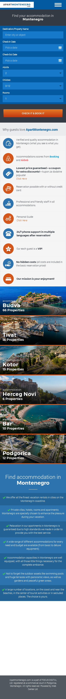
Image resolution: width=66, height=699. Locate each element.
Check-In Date (9, 41)
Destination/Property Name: (16, 28)
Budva (11, 305)
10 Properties (13, 428)
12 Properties (13, 458)
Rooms (6, 92)
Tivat (10, 335)
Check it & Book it (33, 113)
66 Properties (14, 310)
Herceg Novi (19, 394)
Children (7, 79)
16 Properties (13, 340)
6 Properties (13, 399)
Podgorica (17, 453)
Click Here (21, 178)
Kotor (10, 364)
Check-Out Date (10, 54)
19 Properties (13, 369)
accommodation (12, 301)
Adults (6, 67)
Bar (7, 423)
